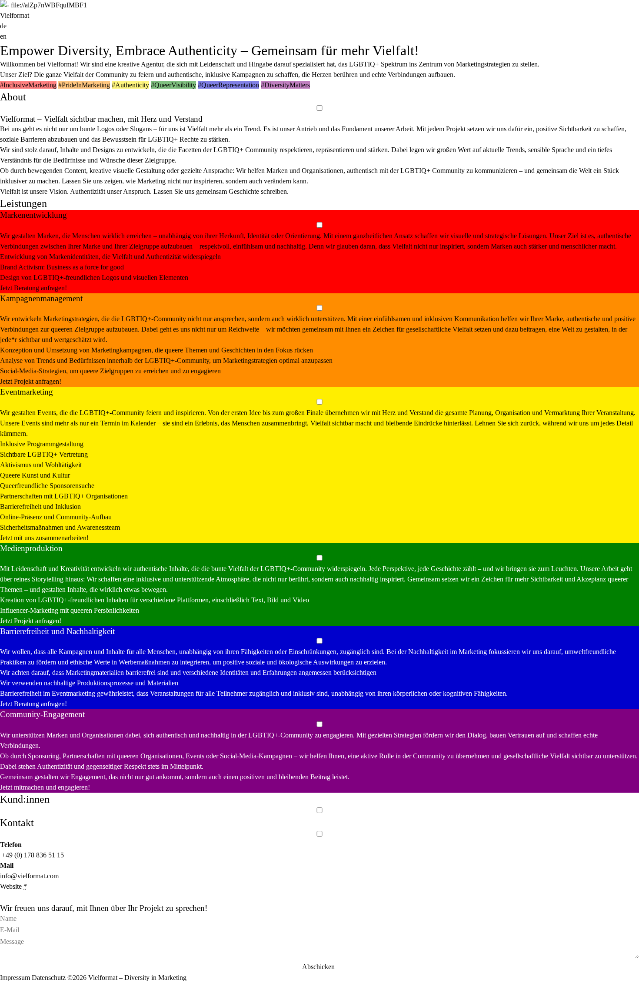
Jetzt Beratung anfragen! (33, 288)
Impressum (16, 977)
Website (13, 886)
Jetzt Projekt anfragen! (30, 381)
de (3, 26)
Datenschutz (49, 977)
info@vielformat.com (29, 876)
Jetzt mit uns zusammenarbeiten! (44, 537)
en (3, 36)
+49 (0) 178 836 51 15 (33, 855)
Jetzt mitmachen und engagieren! (45, 787)
